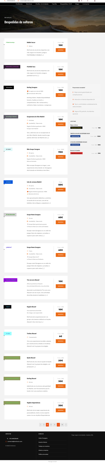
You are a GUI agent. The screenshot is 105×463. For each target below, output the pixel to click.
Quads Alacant (31, 357)
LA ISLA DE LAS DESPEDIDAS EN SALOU (78, 142)
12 (62, 424)
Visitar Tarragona (43, 438)
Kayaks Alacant (31, 306)
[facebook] (81, 1)
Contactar (86, 4)
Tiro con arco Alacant (33, 280)
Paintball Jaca (31, 66)
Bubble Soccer (31, 42)
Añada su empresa (43, 450)
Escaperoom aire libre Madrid (35, 116)
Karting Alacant (31, 378)
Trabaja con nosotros (44, 446)
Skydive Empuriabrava (33, 402)
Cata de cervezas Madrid (34, 182)
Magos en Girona (74, 125)
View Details (60, 50)
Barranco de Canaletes (75, 151)
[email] (79, 1)
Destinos (29, 4)
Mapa (77, 4)
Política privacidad (43, 454)
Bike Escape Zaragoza (33, 149)
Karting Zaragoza (32, 87)
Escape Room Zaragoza (34, 214)
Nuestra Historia (43, 442)
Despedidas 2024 (66, 4)
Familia (54, 4)
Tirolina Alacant (31, 333)
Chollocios (19, 4)
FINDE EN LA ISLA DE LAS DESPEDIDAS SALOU (80, 134)
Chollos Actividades (42, 4)
